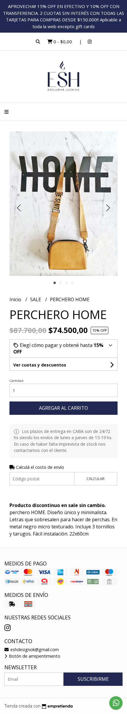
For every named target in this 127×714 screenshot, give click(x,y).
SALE (36, 299)
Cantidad (16, 380)
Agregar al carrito (63, 408)
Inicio (15, 299)
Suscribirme (93, 679)
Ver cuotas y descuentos (39, 365)
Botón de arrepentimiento (34, 656)
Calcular (96, 478)
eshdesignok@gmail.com (34, 649)
